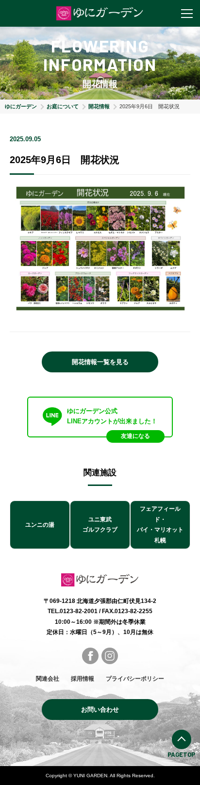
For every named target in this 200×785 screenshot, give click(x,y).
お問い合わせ (100, 709)
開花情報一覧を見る (100, 362)
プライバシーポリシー (135, 678)
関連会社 (47, 678)
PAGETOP (181, 754)
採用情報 (82, 678)
